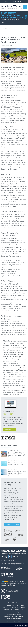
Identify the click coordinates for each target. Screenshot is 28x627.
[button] (24, 1)
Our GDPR (6, 607)
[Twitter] (10, 437)
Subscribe (9, 429)
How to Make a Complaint (13, 618)
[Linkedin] (6, 437)
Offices (6, 1)
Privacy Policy (8, 609)
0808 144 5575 (17, 1)
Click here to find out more (10, 21)
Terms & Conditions (13, 603)
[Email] (13, 437)
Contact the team (12, 525)
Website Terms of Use (18, 607)
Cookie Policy (19, 609)
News (8, 29)
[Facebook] (2, 437)
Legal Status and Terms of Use (14, 621)
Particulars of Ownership (11, 605)
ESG (22, 605)
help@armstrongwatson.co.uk (13, 564)
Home (3, 29)
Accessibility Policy (13, 612)
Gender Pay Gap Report (14, 614)
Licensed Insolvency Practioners (13, 616)
